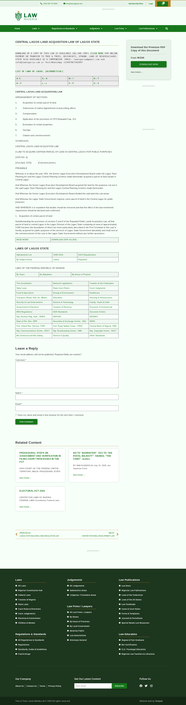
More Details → (25, 478)
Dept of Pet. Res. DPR (26, 321)
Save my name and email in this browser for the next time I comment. (51, 415)
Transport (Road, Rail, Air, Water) (31, 298)
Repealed (82, 260)
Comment (20, 360)
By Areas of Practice (81, 274)
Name (19, 393)
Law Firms (119, 28)
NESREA (94, 317)
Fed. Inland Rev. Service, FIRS (30, 326)
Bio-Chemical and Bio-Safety (29, 336)
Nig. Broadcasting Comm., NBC (67, 331)
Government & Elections (27, 307)
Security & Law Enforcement (29, 302)
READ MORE (22, 240)
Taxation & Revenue (62, 307)
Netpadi (159, 701)
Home (17, 28)
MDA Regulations (24, 312)
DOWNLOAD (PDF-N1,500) (64, 240)
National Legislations (62, 283)
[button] (166, 28)
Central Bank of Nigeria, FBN (103, 326)
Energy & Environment (63, 293)
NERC (92, 321)
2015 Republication (87, 255)
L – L (44, 83)
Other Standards (97, 336)
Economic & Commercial (101, 307)
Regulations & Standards (63, 28)
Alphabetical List (24, 255)
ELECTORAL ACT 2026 (32, 491)
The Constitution (24, 283)
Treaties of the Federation (102, 283)
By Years (20, 274)
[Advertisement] (106, 17)
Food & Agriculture (25, 293)
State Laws (21, 288)
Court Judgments (98, 288)
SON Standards (60, 312)
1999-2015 (58, 255)
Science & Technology (63, 302)
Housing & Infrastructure (101, 298)
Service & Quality (61, 336)
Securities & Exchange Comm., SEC (69, 321)
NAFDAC (57, 317)
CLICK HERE (96, 53)
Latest (56, 260)
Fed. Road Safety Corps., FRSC (68, 326)
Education (57, 298)
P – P (71, 83)
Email (18, 404)
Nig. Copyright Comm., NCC (103, 331)
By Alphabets (46, 274)
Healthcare (95, 293)
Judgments (94, 28)
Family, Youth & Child (99, 302)
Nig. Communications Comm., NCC (32, 331)
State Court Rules (61, 288)
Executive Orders (98, 312)
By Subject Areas (24, 260)
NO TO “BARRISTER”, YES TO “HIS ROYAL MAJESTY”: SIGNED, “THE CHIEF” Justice (92, 456)
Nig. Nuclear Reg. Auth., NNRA (30, 317)
